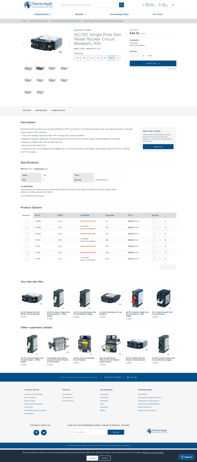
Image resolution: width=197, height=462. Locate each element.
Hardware (104, 401)
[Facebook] (36, 431)
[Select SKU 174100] (27, 240)
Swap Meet (29, 414)
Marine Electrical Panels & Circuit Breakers (66, 21)
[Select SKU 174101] (27, 246)
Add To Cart (151, 63)
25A (91, 58)
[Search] (121, 5)
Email (134, 377)
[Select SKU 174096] (27, 221)
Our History (67, 394)
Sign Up (116, 432)
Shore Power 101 (144, 407)
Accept (92, 458)
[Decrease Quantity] (132, 55)
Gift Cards (29, 407)
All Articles (142, 394)
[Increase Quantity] (143, 55)
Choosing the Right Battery (149, 404)
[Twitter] (43, 431)
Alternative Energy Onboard (149, 397)
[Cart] (172, 4)
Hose (102, 404)
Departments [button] (42, 14)
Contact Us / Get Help (34, 394)
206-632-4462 (112, 377)
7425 (60, 221)
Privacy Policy (68, 401)
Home (24, 21)
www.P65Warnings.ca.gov (32, 196)
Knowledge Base (119, 14)
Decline (104, 458)
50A (77, 58)
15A (105, 58)
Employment (67, 397)
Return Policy (172, 69)
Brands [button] (80, 14)
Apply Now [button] (158, 147)
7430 (60, 246)
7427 (60, 227)
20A (98, 58)
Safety (102, 410)
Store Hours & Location (34, 404)
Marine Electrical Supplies (39, 21)
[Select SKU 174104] (27, 259)
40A (84, 58)
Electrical (104, 397)
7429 (60, 240)
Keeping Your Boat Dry (147, 410)
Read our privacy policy (153, 452)
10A (111, 58)
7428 (60, 234)
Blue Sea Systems (82, 30)
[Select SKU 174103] (27, 252)
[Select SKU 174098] (27, 227)
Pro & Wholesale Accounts (35, 410)
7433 (60, 259)
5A (117, 58)
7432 (60, 252)
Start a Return (30, 397)
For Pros (158, 14)
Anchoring (104, 394)
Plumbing (104, 407)
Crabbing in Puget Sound (148, 401)
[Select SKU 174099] (27, 233)
